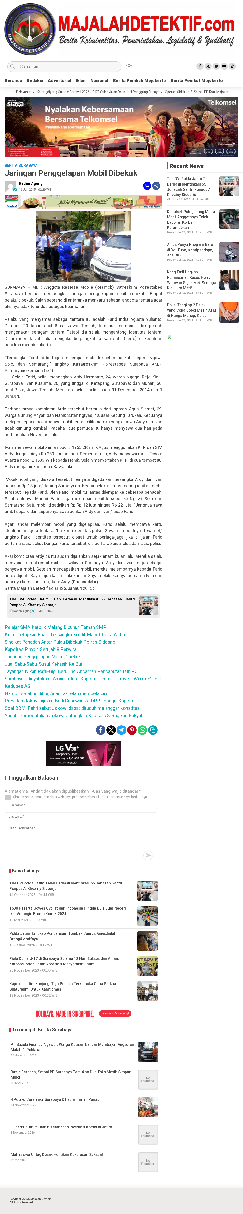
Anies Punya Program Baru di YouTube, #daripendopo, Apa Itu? (190, 250)
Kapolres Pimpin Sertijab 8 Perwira (40, 649)
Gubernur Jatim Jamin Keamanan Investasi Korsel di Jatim (61, 1127)
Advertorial (59, 81)
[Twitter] (208, 66)
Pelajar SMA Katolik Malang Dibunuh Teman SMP (55, 627)
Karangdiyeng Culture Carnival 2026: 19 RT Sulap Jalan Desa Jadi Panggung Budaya (73, 92)
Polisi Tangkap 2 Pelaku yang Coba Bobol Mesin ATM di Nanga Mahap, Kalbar (191, 310)
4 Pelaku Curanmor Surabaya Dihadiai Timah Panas (55, 1099)
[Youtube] (224, 66)
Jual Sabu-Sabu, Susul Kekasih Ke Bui (43, 664)
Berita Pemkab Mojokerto (139, 81)
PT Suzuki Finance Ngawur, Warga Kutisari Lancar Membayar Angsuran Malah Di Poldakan (72, 1047)
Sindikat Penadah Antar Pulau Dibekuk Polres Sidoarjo (60, 642)
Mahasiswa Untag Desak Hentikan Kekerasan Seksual (57, 1155)
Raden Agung (31, 183)
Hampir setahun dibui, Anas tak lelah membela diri (56, 693)
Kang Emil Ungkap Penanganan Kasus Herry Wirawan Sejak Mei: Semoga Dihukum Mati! (191, 280)
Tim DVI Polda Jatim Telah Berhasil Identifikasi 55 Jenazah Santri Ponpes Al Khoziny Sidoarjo (72, 602)
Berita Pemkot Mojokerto (197, 81)
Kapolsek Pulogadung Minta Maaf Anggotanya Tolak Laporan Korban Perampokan (191, 220)
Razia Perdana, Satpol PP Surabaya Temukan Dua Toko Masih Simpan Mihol (71, 1074)
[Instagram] (216, 66)
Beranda (13, 81)
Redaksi (35, 81)
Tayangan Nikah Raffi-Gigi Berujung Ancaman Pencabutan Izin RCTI (73, 671)
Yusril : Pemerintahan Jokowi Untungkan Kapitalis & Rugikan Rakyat (74, 715)
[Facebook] (200, 66)
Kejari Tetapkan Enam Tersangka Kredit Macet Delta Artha (65, 634)
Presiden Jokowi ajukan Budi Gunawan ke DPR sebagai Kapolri (69, 701)
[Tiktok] (232, 66)
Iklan (81, 81)
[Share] (156, 186)
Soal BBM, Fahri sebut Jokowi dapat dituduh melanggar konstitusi (72, 708)
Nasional (99, 81)
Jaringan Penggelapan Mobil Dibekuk (43, 656)
